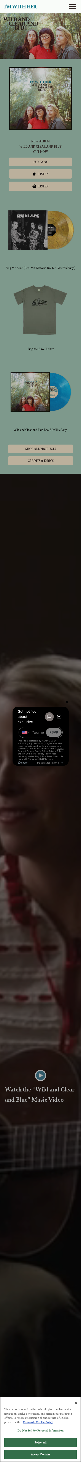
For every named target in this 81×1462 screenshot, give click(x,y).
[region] (40, 1429)
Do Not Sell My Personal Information (40, 1430)
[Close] (76, 1403)
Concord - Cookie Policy (38, 1422)
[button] (72, 6)
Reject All (40, 1442)
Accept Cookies (40, 1454)
